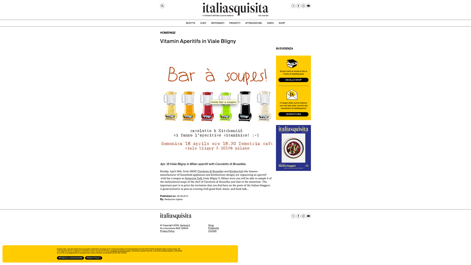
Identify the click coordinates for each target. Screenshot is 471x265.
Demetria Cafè (194, 178)
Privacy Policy (94, 258)
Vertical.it (185, 225)
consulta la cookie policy (120, 250)
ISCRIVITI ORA (293, 114)
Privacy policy (167, 231)
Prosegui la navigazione (70, 258)
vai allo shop (293, 80)
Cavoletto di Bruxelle (209, 171)
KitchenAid (236, 171)
